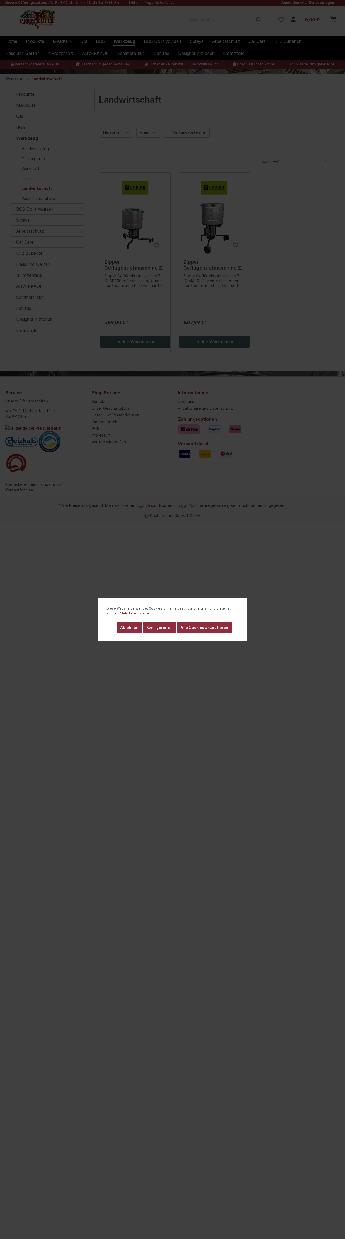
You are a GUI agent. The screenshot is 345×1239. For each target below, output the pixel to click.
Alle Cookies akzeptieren (204, 627)
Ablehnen (129, 627)
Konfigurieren (159, 627)
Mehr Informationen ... (137, 613)
